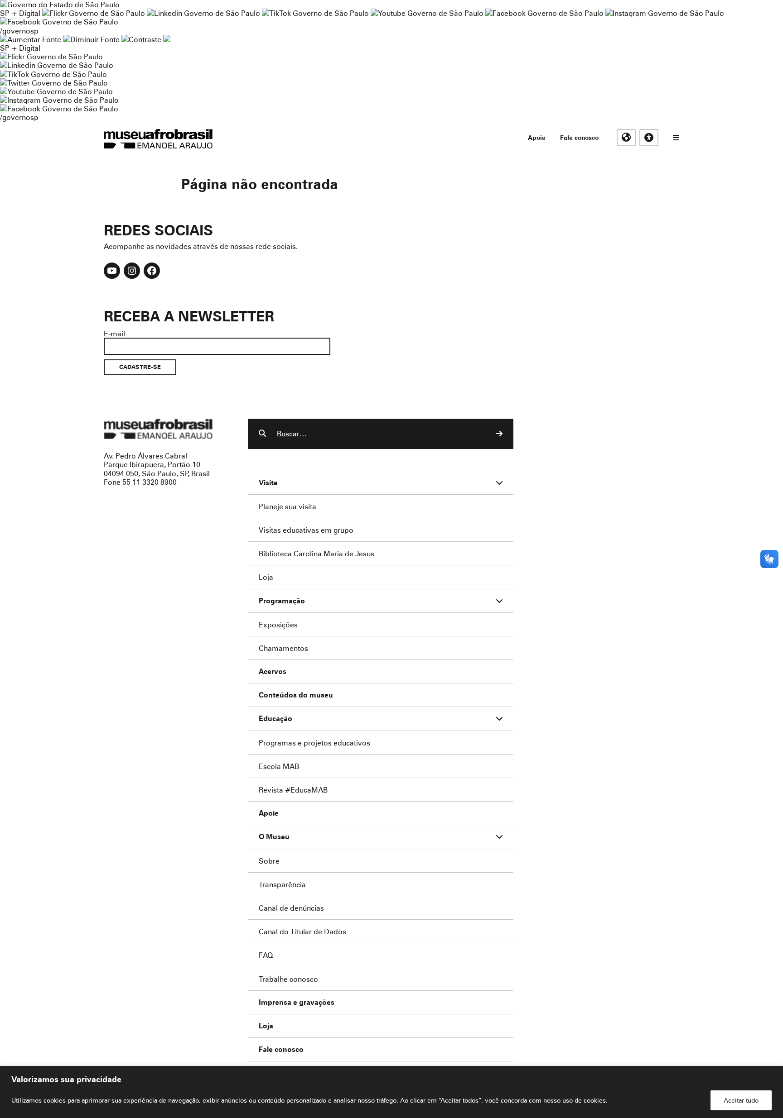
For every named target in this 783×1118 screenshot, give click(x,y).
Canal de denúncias (291, 907)
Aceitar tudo (741, 1100)
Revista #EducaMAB (293, 789)
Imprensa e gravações (296, 1002)
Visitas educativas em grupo (306, 530)
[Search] (499, 433)
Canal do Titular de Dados (302, 931)
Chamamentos (283, 648)
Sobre (269, 860)
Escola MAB (279, 766)
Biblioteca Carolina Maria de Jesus (316, 553)
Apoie (537, 137)
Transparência (282, 884)
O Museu (274, 836)
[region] (391, 1092)
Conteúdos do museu (296, 695)
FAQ (266, 955)
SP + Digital (20, 13)
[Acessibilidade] (648, 137)
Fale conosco (579, 137)
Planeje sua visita (287, 506)
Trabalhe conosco (288, 979)
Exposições (278, 624)
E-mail (114, 333)
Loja (266, 577)
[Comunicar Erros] (166, 39)
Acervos (272, 671)
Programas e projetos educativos (314, 742)
